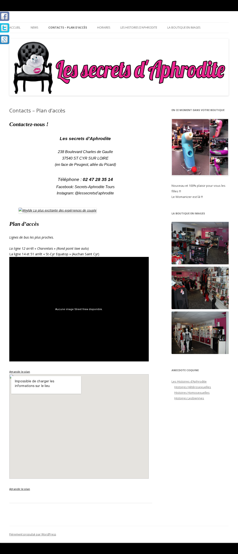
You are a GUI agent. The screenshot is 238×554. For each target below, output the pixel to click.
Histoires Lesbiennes (189, 398)
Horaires (103, 28)
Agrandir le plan (19, 371)
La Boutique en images (183, 28)
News (34, 28)
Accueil (14, 28)
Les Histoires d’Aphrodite (138, 28)
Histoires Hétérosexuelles (192, 387)
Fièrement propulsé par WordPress (32, 534)
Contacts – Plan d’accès (67, 28)
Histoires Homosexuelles (192, 392)
